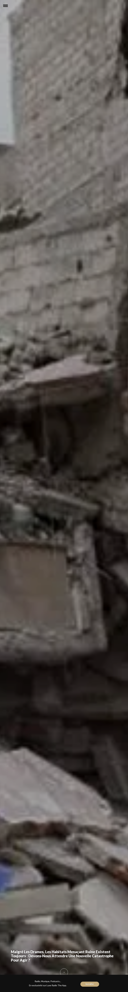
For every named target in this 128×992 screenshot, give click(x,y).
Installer (90, 984)
